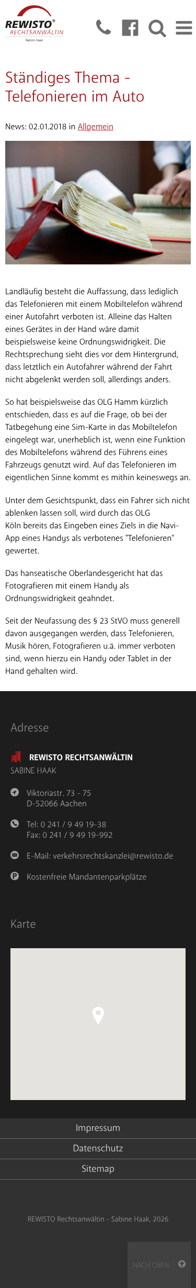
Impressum (98, 1128)
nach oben (155, 1266)
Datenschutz (98, 1148)
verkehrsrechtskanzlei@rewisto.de (113, 856)
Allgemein (95, 126)
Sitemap (98, 1169)
